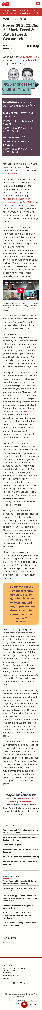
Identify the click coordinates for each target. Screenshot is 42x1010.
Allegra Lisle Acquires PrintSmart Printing (21, 857)
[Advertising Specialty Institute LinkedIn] (24, 983)
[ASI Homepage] (5, 2)
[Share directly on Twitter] (31, 46)
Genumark (11, 173)
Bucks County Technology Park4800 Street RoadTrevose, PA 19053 (14, 970)
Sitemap (17, 1003)
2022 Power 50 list (29, 56)
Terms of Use (9, 1000)
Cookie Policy (31, 1000)
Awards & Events (10, 942)
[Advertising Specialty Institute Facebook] (14, 983)
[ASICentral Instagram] (28, 983)
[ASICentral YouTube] (21, 983)
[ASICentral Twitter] (17, 983)
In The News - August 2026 (14, 845)
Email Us (6, 978)
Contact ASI (8, 966)
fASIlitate (26, 13)
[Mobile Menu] (38, 3)
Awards (7, 19)
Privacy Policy (20, 1000)
